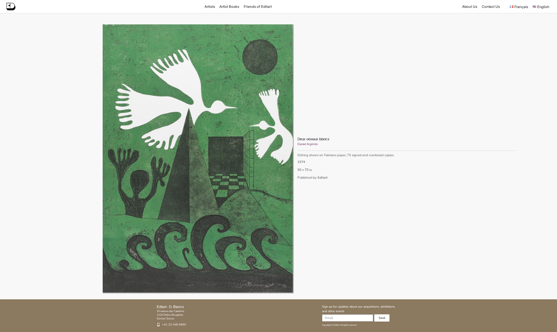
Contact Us (491, 6)
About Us (469, 6)
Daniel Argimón (307, 144)
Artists (210, 6)
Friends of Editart (258, 6)
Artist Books (229, 6)
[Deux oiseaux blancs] (197, 158)
